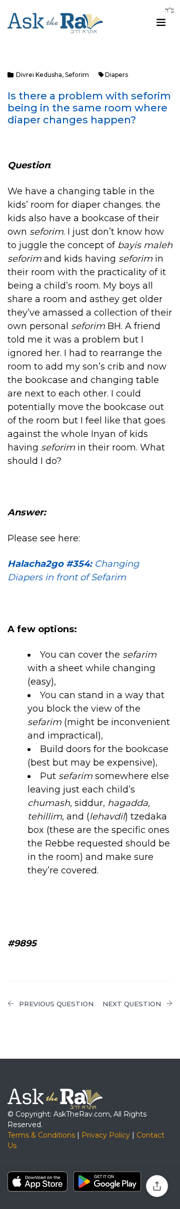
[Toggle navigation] (161, 22)
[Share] (157, 1186)
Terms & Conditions (41, 1135)
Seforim (77, 74)
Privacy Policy (106, 1135)
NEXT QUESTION (131, 1004)
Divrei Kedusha (39, 74)
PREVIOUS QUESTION (56, 1004)
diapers (116, 74)
